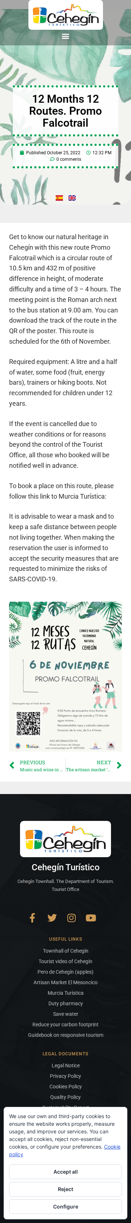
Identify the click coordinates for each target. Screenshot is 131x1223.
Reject (65, 1189)
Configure (65, 1206)
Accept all (65, 1172)
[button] (66, 36)
